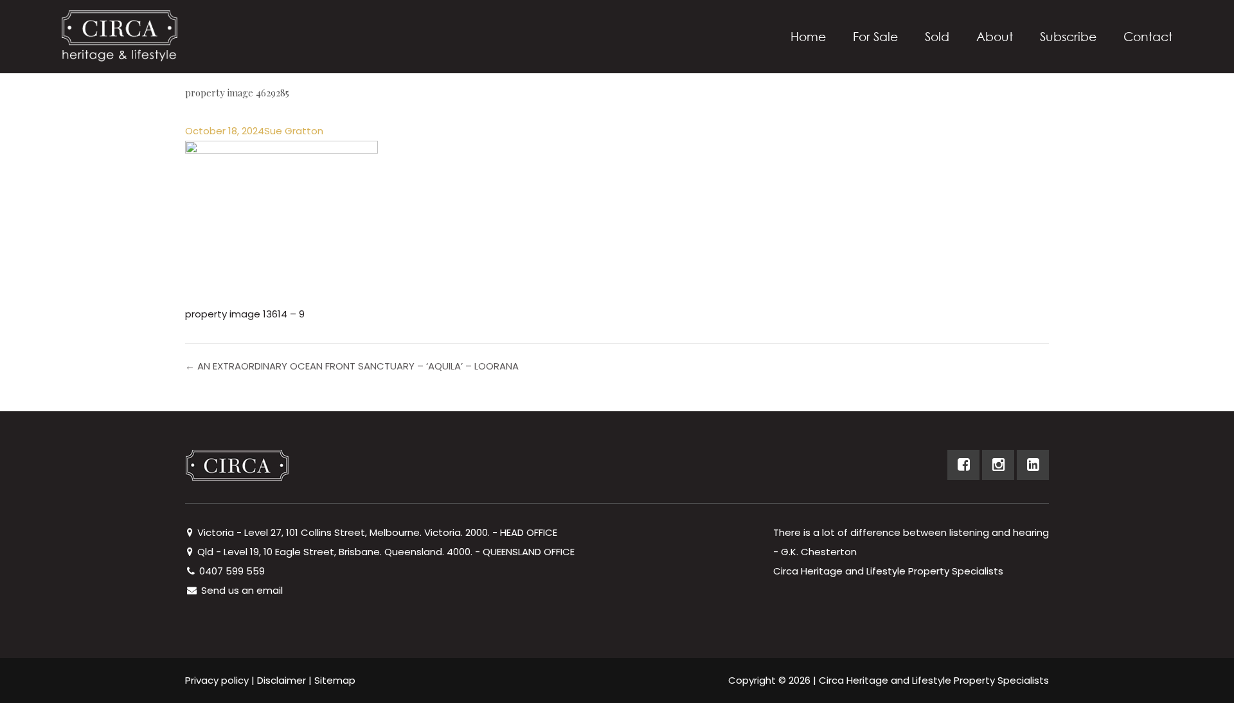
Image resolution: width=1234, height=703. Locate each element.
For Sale (875, 36)
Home (808, 36)
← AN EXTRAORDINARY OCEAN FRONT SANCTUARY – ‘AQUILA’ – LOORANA (352, 366)
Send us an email (241, 590)
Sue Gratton (293, 131)
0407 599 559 (231, 571)
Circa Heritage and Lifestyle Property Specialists (934, 680)
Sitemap (334, 680)
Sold (937, 36)
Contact (1147, 36)
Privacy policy (217, 680)
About (994, 36)
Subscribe (1068, 36)
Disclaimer (281, 680)
